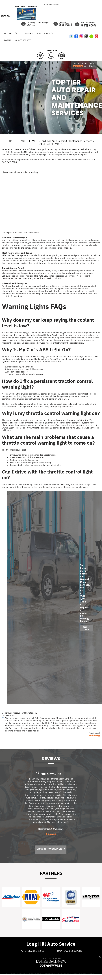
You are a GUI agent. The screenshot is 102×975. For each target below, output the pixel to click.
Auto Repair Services (32, 951)
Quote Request (23, 40)
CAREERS (28, 33)
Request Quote (86, 628)
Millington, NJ (30, 712)
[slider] (78, 66)
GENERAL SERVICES (50, 144)
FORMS (7, 40)
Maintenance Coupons (69, 951)
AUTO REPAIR (43, 33)
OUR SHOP (9, 33)
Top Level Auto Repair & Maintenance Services (66, 141)
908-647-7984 (65, 24)
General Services (10, 712)
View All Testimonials (51, 849)
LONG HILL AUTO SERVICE (23, 141)
